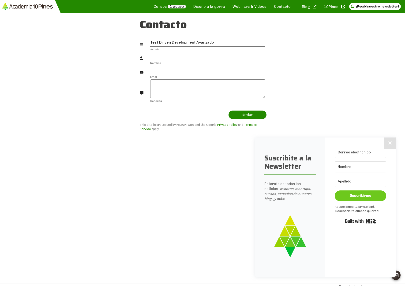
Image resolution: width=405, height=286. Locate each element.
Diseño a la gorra (209, 6)
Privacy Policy (227, 124)
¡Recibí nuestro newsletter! (377, 6)
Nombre (155, 63)
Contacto (282, 6)
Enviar (247, 115)
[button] (290, 236)
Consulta (156, 101)
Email (154, 76)
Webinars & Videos (249, 6)
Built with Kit (360, 221)
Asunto (155, 49)
